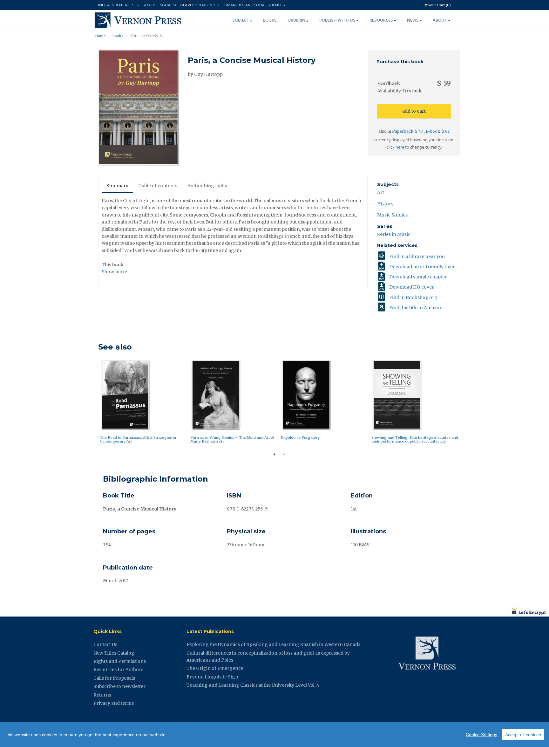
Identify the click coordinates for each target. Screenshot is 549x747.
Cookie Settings (481, 734)
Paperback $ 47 (408, 131)
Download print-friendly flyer (422, 267)
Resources (381, 20)
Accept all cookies (523, 734)
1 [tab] (274, 454)
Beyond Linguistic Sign (212, 677)
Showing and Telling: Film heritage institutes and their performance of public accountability (414, 439)
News (413, 20)
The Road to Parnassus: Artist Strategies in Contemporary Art (138, 439)
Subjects (242, 20)
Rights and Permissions (119, 661)
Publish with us (337, 20)
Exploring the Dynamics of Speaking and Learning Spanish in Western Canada (273, 644)
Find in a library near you (417, 256)
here (400, 147)
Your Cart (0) (439, 5)
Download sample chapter (418, 277)
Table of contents (158, 186)
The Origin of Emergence (214, 668)
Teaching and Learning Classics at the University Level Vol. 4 (252, 685)
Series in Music (393, 234)
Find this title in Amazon (416, 307)
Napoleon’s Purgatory (300, 437)
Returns (102, 695)
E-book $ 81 (438, 131)
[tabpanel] (143, 403)
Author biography (207, 186)
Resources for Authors (118, 669)
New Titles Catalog (113, 653)
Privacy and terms (113, 703)
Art (380, 192)
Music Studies (392, 215)
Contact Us (105, 644)
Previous (93, 403)
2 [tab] (284, 454)
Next (465, 403)
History (385, 204)
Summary (117, 186)
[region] (274, 734)
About (440, 20)
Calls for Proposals (114, 678)
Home (100, 36)
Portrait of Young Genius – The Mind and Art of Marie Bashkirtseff (232, 439)
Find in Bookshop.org (413, 297)
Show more (114, 272)
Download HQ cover (411, 287)
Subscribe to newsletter (119, 686)
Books (270, 20)
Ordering (298, 20)
